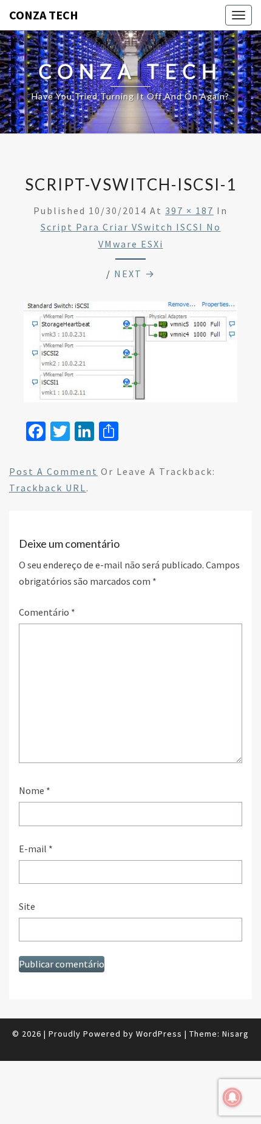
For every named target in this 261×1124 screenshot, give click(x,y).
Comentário (47, 612)
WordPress (159, 1033)
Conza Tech (43, 14)
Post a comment (53, 471)
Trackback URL (47, 488)
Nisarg (235, 1033)
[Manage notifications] (232, 1097)
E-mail (36, 849)
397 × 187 (189, 210)
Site (27, 906)
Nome (34, 790)
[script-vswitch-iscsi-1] (130, 355)
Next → (134, 274)
